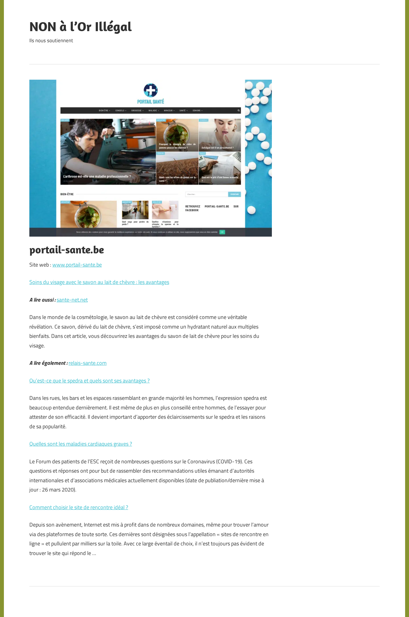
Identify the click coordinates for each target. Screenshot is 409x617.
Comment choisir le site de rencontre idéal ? (78, 507)
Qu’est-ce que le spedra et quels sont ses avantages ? (89, 380)
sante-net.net (72, 300)
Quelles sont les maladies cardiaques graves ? (80, 444)
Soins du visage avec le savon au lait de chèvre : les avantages (99, 282)
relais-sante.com (88, 363)
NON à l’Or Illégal (80, 26)
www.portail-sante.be (77, 265)
